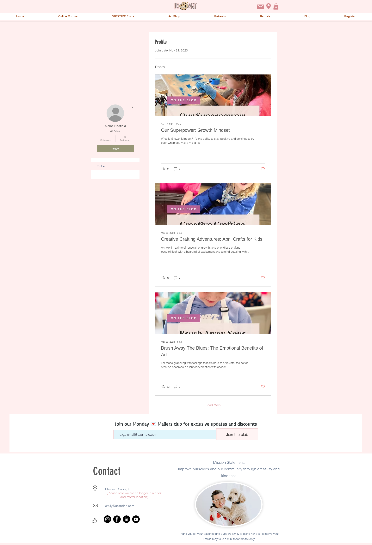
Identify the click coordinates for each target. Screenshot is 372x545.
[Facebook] (117, 519)
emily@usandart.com (119, 506)
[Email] (260, 7)
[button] (276, 6)
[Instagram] (107, 519)
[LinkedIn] (126, 519)
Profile (101, 166)
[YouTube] (136, 519)
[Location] (268, 6)
